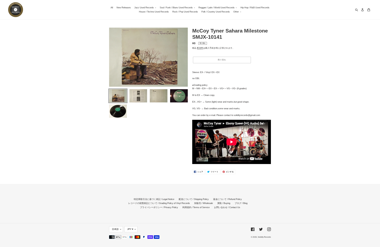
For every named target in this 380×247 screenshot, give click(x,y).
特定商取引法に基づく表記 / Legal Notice (154, 199)
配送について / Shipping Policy (194, 199)
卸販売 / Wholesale (203, 203)
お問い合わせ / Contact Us (227, 207)
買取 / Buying (223, 203)
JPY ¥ (130, 229)
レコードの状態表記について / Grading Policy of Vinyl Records (159, 203)
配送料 (200, 48)
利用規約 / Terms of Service (196, 207)
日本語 (115, 229)
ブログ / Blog (241, 203)
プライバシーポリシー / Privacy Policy (159, 207)
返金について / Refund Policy (227, 199)
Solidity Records (264, 237)
